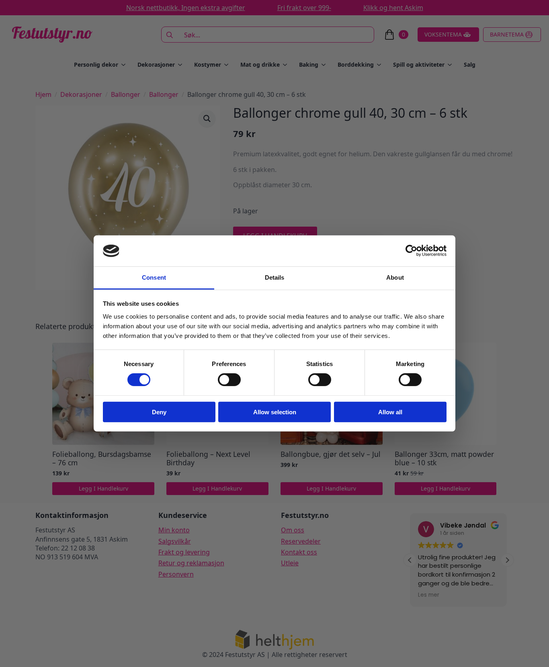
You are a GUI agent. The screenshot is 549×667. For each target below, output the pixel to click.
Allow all (390, 411)
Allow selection (274, 411)
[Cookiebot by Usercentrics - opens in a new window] (411, 251)
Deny (159, 411)
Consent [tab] (154, 277)
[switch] (229, 379)
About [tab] (395, 277)
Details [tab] (275, 277)
